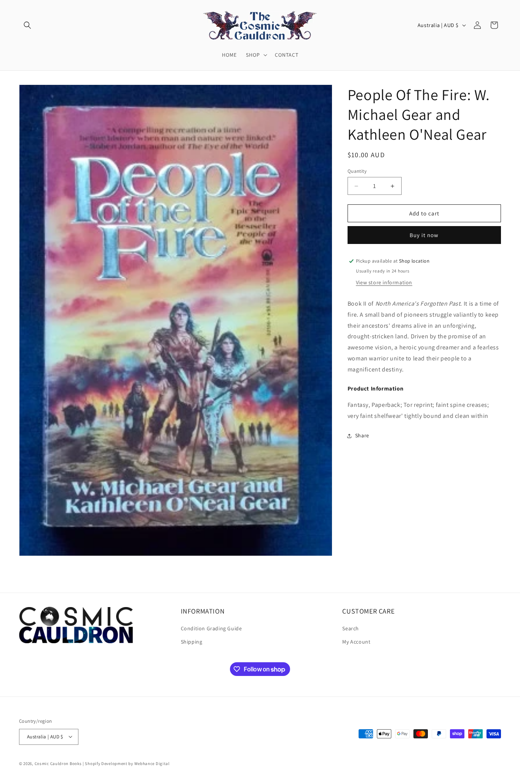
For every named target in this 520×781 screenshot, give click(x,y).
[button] (27, 25)
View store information (384, 282)
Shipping (192, 642)
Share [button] (362, 435)
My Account (356, 642)
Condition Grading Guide (211, 628)
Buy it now (424, 235)
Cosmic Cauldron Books (58, 763)
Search (350, 628)
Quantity (357, 171)
